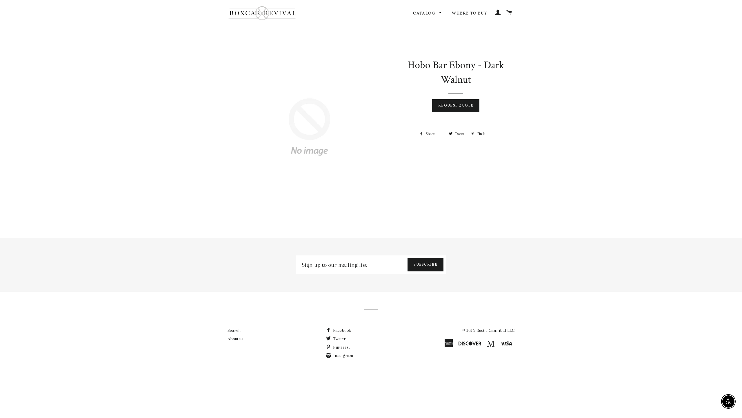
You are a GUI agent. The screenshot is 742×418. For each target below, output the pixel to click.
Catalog (425, 13)
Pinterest (341, 347)
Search (234, 330)
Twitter (339, 338)
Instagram (342, 355)
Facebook (341, 330)
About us (235, 338)
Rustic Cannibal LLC (495, 330)
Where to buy (469, 13)
